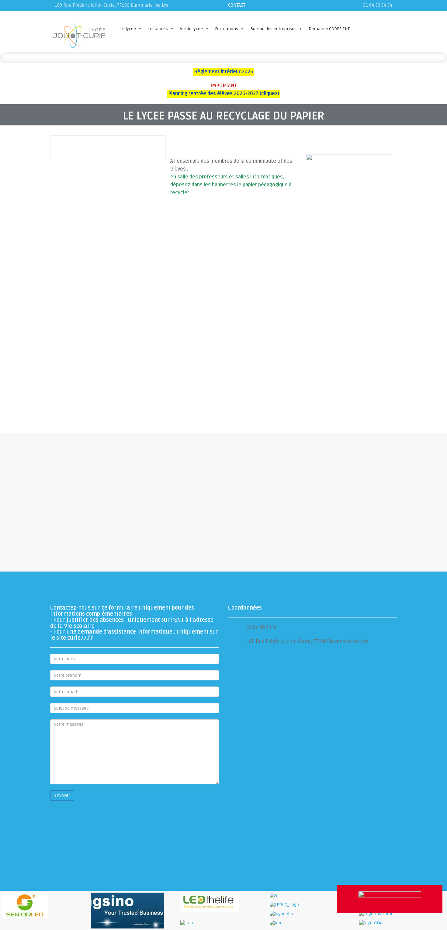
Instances (158, 28)
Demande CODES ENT (329, 28)
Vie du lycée (191, 28)
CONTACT (236, 5)
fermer (344, 881)
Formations (226, 28)
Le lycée (128, 28)
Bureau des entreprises (273, 28)
